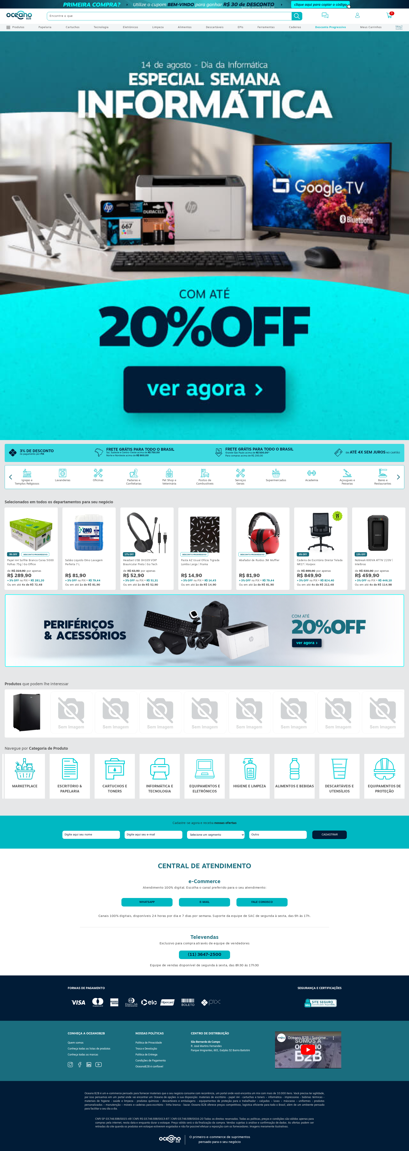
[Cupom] (204, 4)
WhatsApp (147, 902)
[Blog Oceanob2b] (399, 27)
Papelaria (45, 27)
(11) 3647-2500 (204, 955)
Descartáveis (215, 27)
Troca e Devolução (146, 1049)
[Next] (398, 477)
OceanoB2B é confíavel (149, 1066)
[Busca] (297, 16)
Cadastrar (330, 834)
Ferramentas (266, 27)
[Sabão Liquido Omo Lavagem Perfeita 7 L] (89, 532)
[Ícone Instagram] (70, 1066)
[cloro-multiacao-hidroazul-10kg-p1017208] (116, 712)
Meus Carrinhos (371, 27)
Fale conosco (262, 902)
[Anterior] (8, 713)
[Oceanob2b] (19, 16)
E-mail (204, 902)
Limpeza (158, 27)
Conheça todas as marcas (83, 1055)
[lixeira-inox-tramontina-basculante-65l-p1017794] (71, 712)
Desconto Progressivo (330, 27)
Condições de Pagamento (150, 1060)
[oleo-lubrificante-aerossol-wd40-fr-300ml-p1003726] (249, 712)
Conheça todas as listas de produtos (89, 1049)
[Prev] (10, 477)
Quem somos (76, 1043)
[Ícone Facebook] (79, 1066)
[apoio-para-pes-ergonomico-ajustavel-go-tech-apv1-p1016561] (160, 712)
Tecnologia (101, 27)
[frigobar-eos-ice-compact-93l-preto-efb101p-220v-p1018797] (27, 712)
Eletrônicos (130, 27)
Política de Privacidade (148, 1043)
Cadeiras (295, 27)
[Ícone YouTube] (98, 1066)
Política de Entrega (146, 1055)
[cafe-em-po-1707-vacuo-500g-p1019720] (338, 712)
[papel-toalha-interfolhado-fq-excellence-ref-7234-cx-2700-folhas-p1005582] (205, 712)
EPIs (240, 27)
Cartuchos (73, 27)
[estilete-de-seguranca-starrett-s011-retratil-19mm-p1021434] (383, 712)
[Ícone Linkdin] (88, 1066)
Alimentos (185, 27)
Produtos (18, 27)
